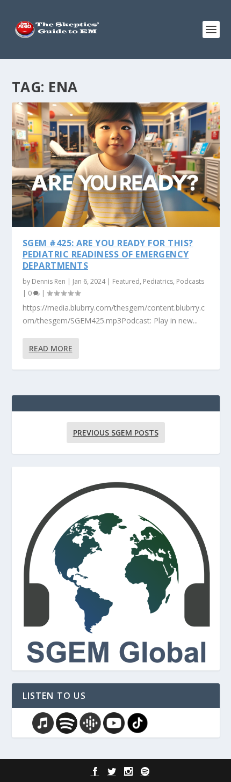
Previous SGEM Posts (115, 432)
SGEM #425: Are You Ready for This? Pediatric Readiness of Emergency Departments (108, 254)
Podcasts (190, 281)
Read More (51, 348)
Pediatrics (158, 281)
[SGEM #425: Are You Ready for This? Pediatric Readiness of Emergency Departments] (116, 164)
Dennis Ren (49, 281)
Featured (126, 281)
